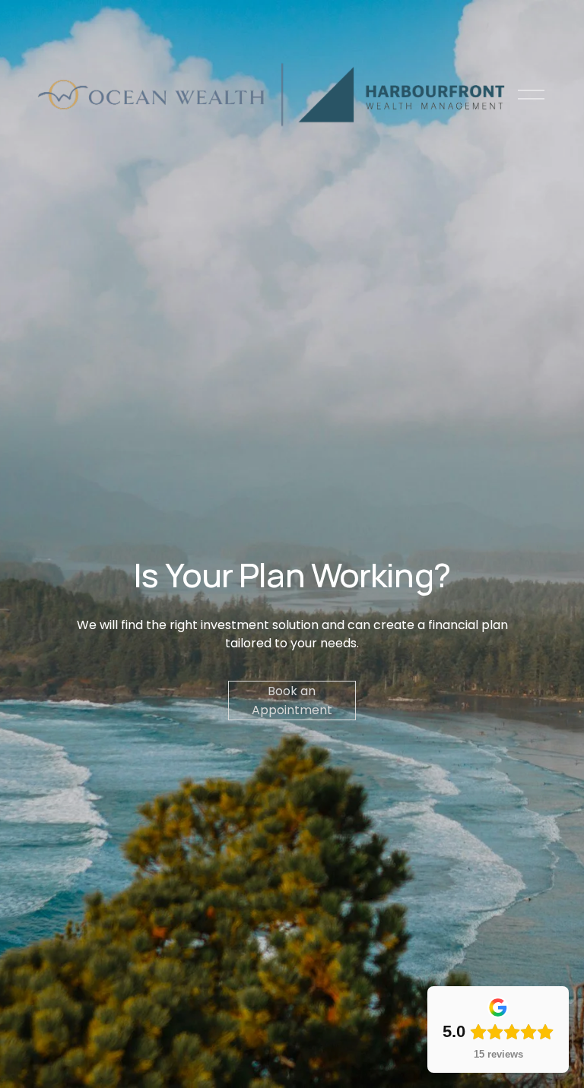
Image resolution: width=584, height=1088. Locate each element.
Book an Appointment (292, 700)
